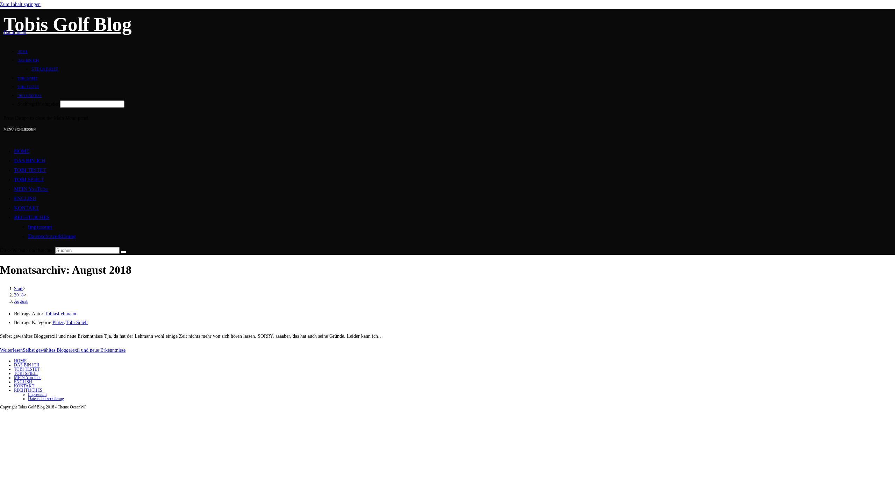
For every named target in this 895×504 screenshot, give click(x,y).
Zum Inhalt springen (20, 4)
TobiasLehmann (60, 313)
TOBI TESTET (30, 170)
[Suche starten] (123, 252)
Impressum (40, 227)
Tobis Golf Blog (67, 24)
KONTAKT (26, 208)
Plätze (58, 322)
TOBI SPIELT (29, 179)
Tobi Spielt (77, 322)
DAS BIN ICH (29, 160)
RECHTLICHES (31, 217)
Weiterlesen (63, 350)
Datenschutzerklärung (52, 236)
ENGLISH (25, 198)
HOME (21, 151)
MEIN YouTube (31, 189)
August (21, 301)
